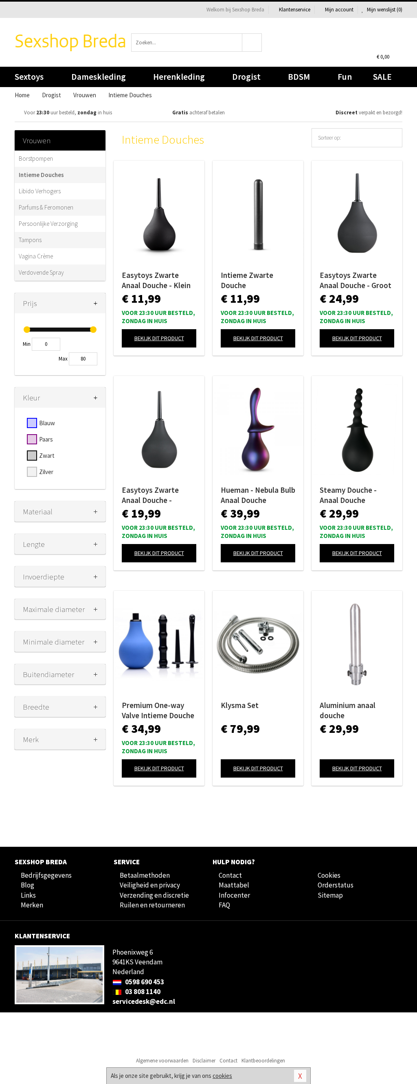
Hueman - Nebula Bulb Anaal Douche (258, 495)
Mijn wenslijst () (384, 9)
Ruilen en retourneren (152, 904)
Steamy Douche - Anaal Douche (348, 495)
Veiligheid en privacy (150, 885)
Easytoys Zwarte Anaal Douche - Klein (156, 280)
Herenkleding (179, 76)
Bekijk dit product (159, 338)
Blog (27, 885)
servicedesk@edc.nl (143, 1001)
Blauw (47, 423)
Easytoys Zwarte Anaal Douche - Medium (150, 495)
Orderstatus (335, 885)
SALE (382, 76)
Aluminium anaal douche (347, 710)
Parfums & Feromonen (46, 207)
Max (63, 358)
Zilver (46, 472)
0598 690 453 (144, 981)
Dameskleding (98, 76)
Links (28, 895)
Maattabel (234, 885)
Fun (345, 76)
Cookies (329, 875)
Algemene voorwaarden (162, 1060)
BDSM (299, 76)
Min (27, 344)
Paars (46, 439)
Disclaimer (204, 1060)
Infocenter (234, 895)
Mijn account (339, 9)
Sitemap (330, 895)
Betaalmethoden (145, 875)
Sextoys (29, 76)
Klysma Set (240, 705)
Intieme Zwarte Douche (247, 280)
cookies (222, 1076)
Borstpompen (36, 158)
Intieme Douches (41, 175)
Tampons (30, 240)
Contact (230, 875)
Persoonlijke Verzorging (48, 223)
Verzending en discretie (154, 895)
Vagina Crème (36, 256)
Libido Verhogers (40, 191)
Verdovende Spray (41, 272)
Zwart (47, 455)
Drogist (246, 76)
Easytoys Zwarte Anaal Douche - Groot (355, 280)
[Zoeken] (252, 42)
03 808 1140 (142, 991)
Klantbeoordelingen (263, 1060)
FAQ (224, 904)
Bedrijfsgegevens (46, 875)
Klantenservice (294, 9)
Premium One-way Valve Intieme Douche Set (158, 710)
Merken (32, 904)
